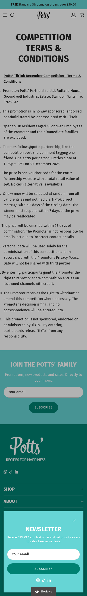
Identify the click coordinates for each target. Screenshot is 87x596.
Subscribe (43, 569)
